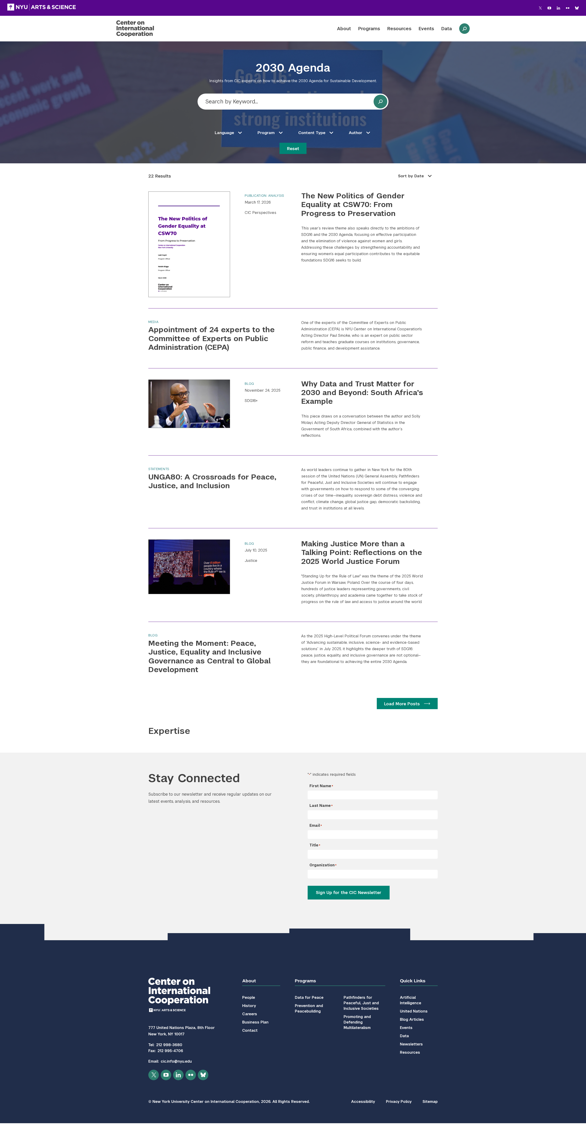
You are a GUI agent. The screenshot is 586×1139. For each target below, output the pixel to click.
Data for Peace (309, 997)
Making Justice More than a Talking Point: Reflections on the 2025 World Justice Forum (361, 552)
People (248, 997)
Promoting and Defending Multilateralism (357, 1022)
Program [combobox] (266, 132)
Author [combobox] (355, 132)
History (249, 1005)
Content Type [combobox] (312, 132)
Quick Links (412, 981)
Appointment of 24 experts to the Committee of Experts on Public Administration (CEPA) (211, 338)
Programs (369, 29)
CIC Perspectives (260, 212)
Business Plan (255, 1022)
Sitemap (430, 1101)
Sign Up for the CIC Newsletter (348, 892)
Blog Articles (412, 1019)
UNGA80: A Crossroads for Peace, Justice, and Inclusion (212, 481)
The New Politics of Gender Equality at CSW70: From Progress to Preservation (352, 204)
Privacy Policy (399, 1101)
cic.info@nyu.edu (176, 1061)
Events (426, 29)
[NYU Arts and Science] (41, 7)
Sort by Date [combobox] (411, 175)
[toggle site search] (464, 28)
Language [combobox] (224, 132)
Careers (249, 1014)
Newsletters (411, 1044)
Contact (250, 1030)
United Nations (414, 1011)
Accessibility (363, 1101)
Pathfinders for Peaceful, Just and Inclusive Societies (361, 1003)
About (344, 29)
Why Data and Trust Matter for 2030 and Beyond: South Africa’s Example (362, 392)
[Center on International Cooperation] (147, 28)
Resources (399, 29)
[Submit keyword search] (380, 101)
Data (446, 29)
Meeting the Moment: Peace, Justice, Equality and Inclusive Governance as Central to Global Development (209, 656)
